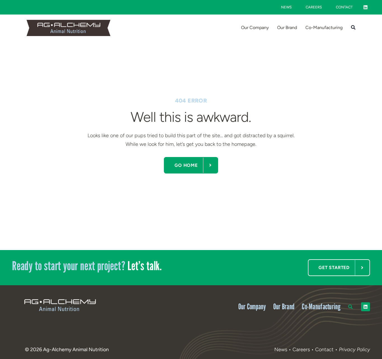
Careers (301, 349)
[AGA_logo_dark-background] (60, 298)
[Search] (353, 28)
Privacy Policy (354, 349)
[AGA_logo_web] (68, 22)
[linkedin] (365, 7)
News (280, 349)
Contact (325, 349)
